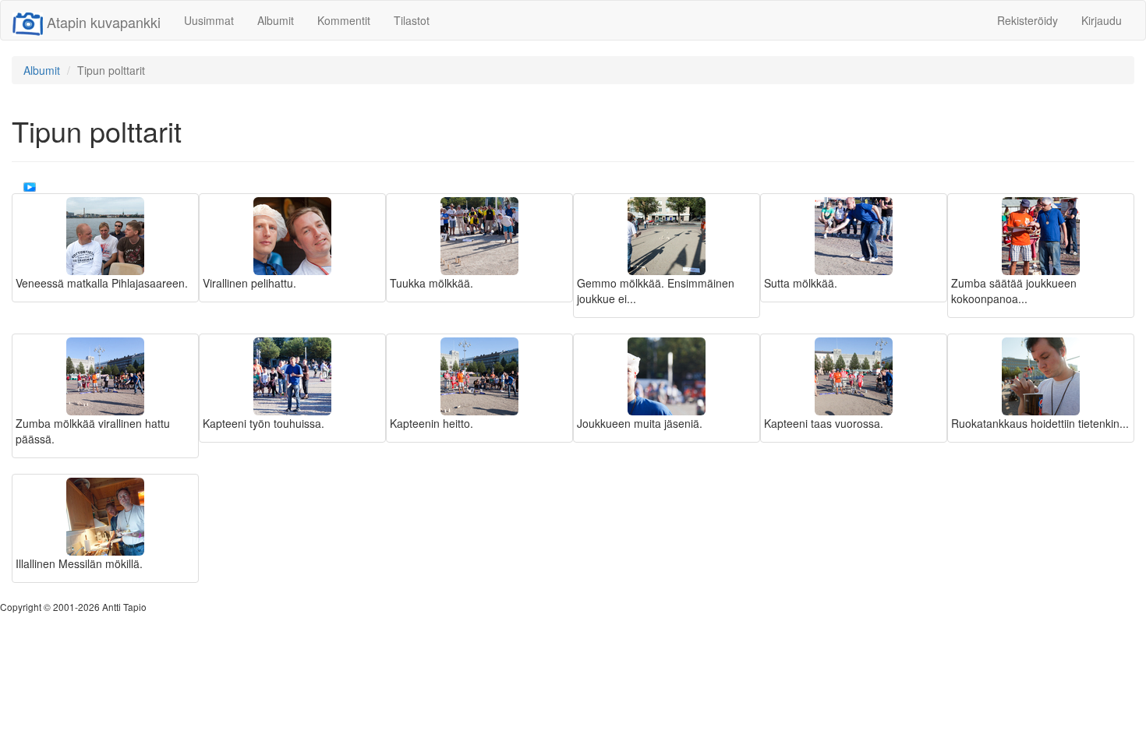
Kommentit (343, 20)
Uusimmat (209, 20)
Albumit (275, 20)
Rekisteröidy (1027, 20)
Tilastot (412, 20)
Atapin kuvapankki (104, 22)
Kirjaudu (1101, 20)
